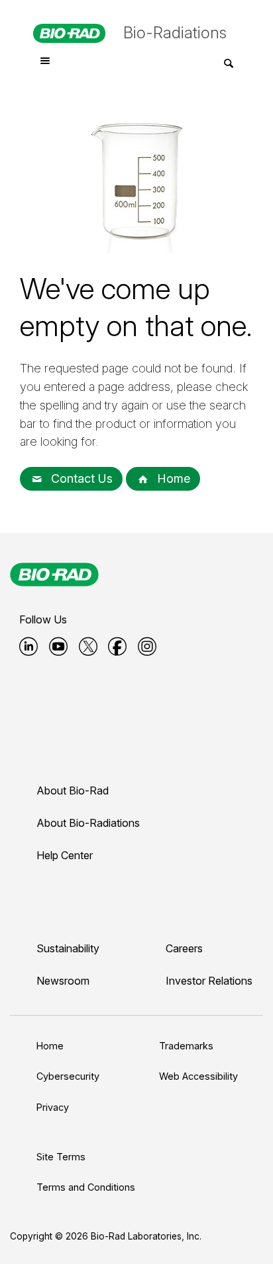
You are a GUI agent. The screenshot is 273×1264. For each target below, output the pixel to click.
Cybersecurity (67, 1076)
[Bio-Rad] (54, 574)
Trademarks (186, 1045)
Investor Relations (209, 980)
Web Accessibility (198, 1076)
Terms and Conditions (85, 1187)
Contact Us (80, 478)
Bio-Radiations (175, 32)
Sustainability (67, 948)
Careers (184, 948)
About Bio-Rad (72, 790)
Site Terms (60, 1156)
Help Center (64, 855)
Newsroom (62, 980)
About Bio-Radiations (88, 822)
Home (172, 478)
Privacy (52, 1107)
